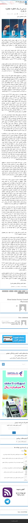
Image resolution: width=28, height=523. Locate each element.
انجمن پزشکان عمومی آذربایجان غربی (18, 358)
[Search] (3, 364)
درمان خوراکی (21, 292)
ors (24, 291)
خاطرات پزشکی (5, 291)
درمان (26, 292)
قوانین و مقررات (14, 521)
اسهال (16, 291)
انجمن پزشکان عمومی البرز (21, 355)
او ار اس (11, 291)
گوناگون (15, 14)
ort (20, 291)
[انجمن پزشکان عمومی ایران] (14, 2)
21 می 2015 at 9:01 (5, 321)
